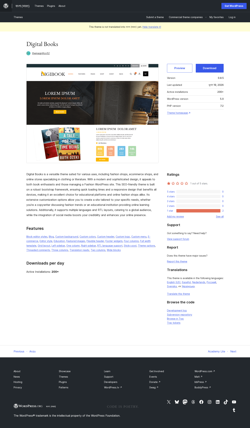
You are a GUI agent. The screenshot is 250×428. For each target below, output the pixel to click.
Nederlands (198, 282)
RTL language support (109, 245)
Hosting (18, 382)
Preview (179, 68)
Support (108, 376)
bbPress (201, 382)
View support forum (178, 238)
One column (73, 245)
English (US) (174, 282)
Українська (188, 286)
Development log (177, 310)
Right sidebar (88, 245)
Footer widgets (114, 241)
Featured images (75, 241)
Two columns (98, 250)
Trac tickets (173, 322)
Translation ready (79, 250)
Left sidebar (58, 245)
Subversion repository (179, 314)
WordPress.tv (113, 387)
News (17, 376)
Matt (199, 376)
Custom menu (139, 236)
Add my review (175, 216)
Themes (18, 17)
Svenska (172, 286)
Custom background (66, 236)
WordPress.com (205, 371)
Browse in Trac (175, 318)
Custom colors (88, 236)
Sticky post (130, 245)
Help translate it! (152, 26)
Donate (155, 382)
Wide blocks (114, 250)
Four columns (131, 241)
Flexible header (95, 241)
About (17, 371)
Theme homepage (177, 112)
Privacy (18, 387)
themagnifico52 (41, 53)
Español (186, 282)
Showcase (65, 371)
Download (209, 68)
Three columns (59, 250)
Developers (110, 382)
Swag (154, 387)
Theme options (146, 245)
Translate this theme (178, 293)
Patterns (63, 387)
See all (220, 216)
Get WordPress (234, 5)
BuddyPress (203, 387)
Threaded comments (38, 250)
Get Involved (156, 371)
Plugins (63, 382)
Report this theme (177, 261)
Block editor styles (36, 236)
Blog (51, 236)
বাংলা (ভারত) (51, 406)
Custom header (105, 236)
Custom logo (123, 236)
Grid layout (44, 245)
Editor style (46, 241)
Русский (211, 282)
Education (59, 241)
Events (153, 376)
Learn (107, 371)
